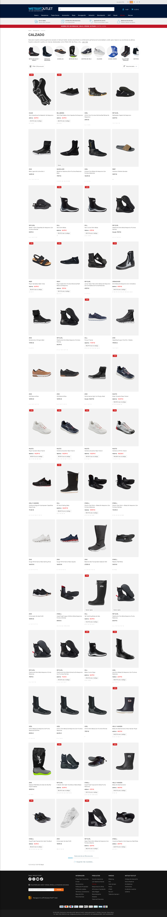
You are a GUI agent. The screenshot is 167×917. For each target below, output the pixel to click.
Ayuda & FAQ (120, 2)
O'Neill (110, 889)
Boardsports (101, 15)
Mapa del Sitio (80, 894)
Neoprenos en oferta (98, 886)
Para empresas (80, 896)
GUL (110, 881)
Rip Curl (111, 891)
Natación (91, 15)
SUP (109, 15)
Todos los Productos (98, 899)
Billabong (111, 879)
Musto (110, 886)
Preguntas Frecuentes (82, 879)
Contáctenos (128, 884)
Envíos (77, 881)
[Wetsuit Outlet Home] (40, 9)
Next (42, 864)
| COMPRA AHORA (83, 26)
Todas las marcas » (114, 894)
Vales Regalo (95, 891)
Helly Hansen (112, 884)
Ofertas (122, 15)
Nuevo (36, 15)
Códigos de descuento (131, 879)
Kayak (115, 15)
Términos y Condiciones (82, 891)
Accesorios (65, 15)
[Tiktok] (41, 879)
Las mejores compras (98, 881)
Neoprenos (44, 15)
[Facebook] (30, 879)
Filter (36, 66)
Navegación (82, 15)
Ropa (73, 15)
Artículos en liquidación (99, 889)
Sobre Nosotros (129, 881)
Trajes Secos (55, 15)
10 (39, 864)
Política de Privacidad (82, 886)
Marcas (130, 15)
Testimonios (128, 886)
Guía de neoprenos (97, 879)
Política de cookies (81, 889)
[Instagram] (33, 879)
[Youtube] (37, 879)
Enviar (59, 889)
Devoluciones (79, 884)
